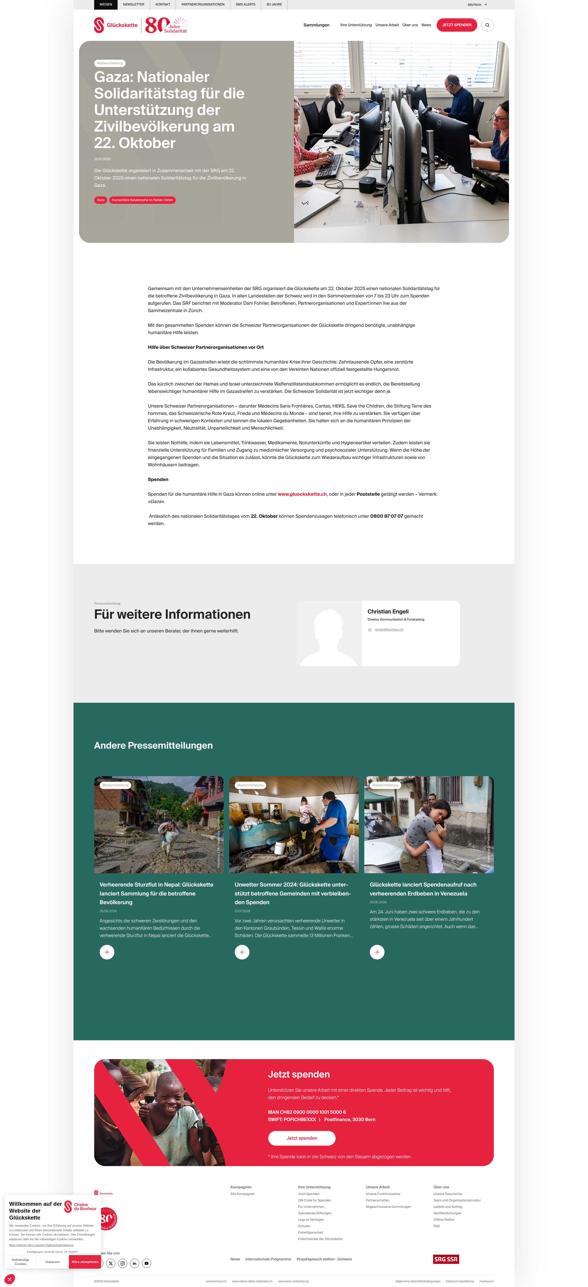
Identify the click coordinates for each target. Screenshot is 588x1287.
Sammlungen (317, 25)
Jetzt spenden (302, 1138)
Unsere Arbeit (387, 24)
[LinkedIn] (134, 1263)
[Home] (141, 25)
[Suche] (487, 25)
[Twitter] (110, 1263)
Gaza (101, 200)
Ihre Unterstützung (356, 24)
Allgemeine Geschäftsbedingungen (418, 1281)
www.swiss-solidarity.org (293, 1281)
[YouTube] (146, 1263)
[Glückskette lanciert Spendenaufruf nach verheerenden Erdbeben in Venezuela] (429, 871)
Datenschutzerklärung (460, 1281)
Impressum (486, 1281)
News (426, 24)
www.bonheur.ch (216, 1281)
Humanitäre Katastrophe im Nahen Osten (142, 200)
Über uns (410, 24)
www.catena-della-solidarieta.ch (252, 1281)
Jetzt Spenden (457, 24)
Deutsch (474, 5)
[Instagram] (122, 1263)
